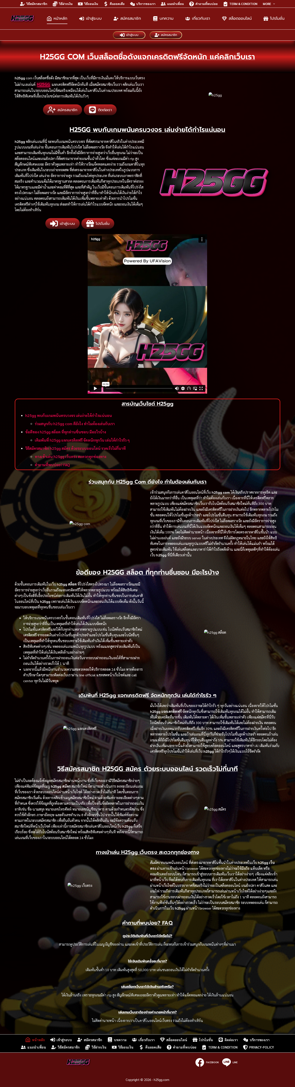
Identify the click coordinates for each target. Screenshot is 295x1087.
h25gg (43, 84)
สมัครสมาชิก (130, 18)
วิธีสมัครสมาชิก (36, 4)
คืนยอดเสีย (117, 4)
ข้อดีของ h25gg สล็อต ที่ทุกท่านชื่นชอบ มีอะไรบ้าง (65, 431)
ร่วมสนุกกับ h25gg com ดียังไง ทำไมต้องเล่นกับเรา (75, 423)
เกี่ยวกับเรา (201, 18)
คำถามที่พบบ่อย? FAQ (52, 464)
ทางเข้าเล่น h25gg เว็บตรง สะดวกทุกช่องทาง (70, 456)
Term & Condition (243, 4)
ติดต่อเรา (231, 1040)
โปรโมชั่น (277, 18)
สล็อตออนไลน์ (240, 18)
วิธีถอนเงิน (91, 4)
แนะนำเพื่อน (175, 4)
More (267, 4)
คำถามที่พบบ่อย (206, 4)
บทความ (166, 18)
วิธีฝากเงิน (66, 4)
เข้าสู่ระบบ (94, 18)
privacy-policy (261, 1047)
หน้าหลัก (60, 18)
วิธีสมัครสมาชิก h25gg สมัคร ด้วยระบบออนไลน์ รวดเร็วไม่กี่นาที (75, 448)
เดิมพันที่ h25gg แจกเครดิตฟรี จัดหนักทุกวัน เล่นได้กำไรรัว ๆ (82, 440)
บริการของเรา (145, 4)
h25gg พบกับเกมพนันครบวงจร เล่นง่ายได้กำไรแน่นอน (68, 415)
